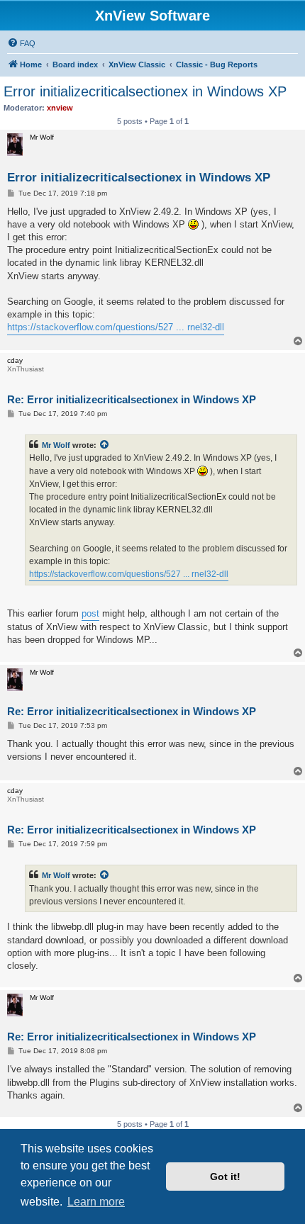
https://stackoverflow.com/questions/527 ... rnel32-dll (115, 327)
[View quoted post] (105, 445)
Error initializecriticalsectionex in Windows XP (145, 91)
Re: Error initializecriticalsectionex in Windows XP (131, 399)
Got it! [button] (225, 1176)
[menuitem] (21, 43)
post (90, 613)
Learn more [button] (96, 1202)
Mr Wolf (56, 445)
